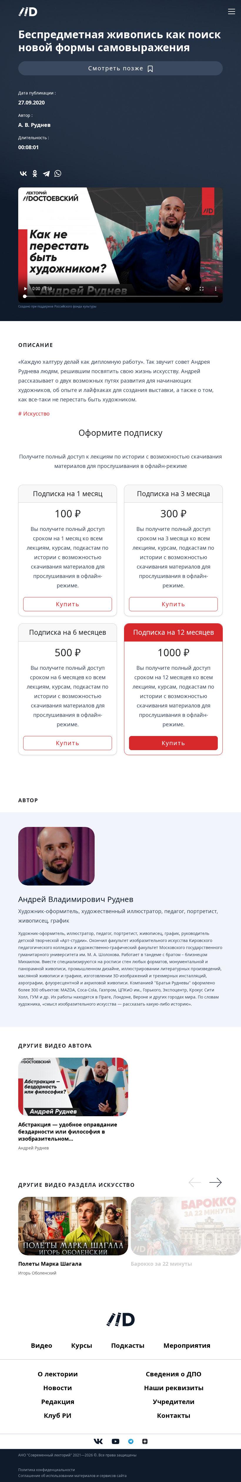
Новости (57, 1387)
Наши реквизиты (174, 1387)
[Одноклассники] (35, 173)
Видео (41, 1345)
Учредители (174, 1401)
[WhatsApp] (58, 173)
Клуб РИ (57, 1415)
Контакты (173, 1415)
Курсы (81, 1345)
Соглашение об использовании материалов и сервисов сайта (72, 1475)
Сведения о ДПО (174, 1373)
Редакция (57, 1401)
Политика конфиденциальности (46, 1469)
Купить (68, 604)
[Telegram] (46, 173)
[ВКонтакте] (23, 173)
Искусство (36, 413)
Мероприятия (186, 1345)
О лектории (58, 1373)
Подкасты (128, 1345)
